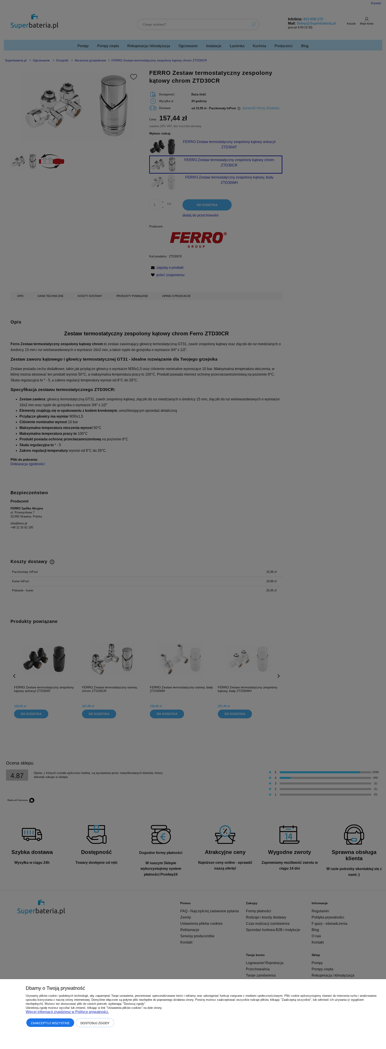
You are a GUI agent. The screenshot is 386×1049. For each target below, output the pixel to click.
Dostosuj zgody (94, 1023)
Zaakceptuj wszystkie (50, 1023)
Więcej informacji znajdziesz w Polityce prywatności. (67, 1012)
